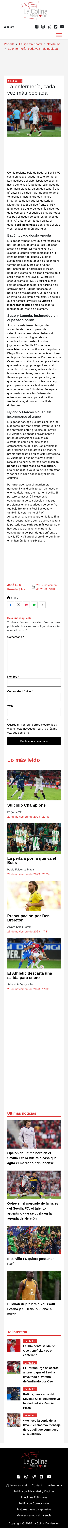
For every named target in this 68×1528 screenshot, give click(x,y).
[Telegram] (49, 27)
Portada (9, 44)
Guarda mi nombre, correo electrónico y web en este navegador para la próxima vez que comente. (32, 728)
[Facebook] (37, 27)
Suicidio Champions (26, 805)
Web (10, 706)
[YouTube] (62, 27)
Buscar (10, 27)
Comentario (15, 637)
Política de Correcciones (34, 1503)
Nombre (13, 676)
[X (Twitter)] (55, 27)
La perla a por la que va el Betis (31, 860)
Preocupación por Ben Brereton (28, 918)
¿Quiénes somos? (16, 1485)
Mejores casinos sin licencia (34, 1515)
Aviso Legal (55, 1485)
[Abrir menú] (59, 35)
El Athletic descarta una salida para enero (29, 975)
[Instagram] (43, 27)
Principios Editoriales (34, 1497)
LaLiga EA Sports (30, 44)
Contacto (38, 1485)
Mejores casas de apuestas (34, 1509)
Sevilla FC (53, 44)
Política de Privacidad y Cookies (34, 1491)
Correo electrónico (20, 691)
